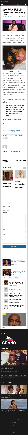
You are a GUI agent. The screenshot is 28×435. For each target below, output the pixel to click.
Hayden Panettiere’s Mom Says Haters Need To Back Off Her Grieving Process (8, 184)
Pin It (21, 135)
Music (4, 314)
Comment (5, 212)
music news (18, 130)
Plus (16, 135)
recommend (5, 131)
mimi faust (13, 130)
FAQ (14, 427)
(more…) (16, 283)
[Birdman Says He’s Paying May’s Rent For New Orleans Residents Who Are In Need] (14, 357)
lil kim (9, 130)
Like (11, 135)
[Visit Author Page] (5, 147)
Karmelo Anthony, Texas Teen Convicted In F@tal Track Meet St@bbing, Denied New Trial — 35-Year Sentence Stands (20, 184)
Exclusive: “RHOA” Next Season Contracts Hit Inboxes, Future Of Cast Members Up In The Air (18, 271)
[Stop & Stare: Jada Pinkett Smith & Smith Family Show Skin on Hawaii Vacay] (14, 404)
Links (14, 432)
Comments (16, 277)
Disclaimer (14, 422)
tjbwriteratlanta (7, 16)
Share (6, 137)
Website (4, 239)
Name (4, 229)
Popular (5, 277)
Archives (14, 429)
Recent (10, 277)
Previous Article (6, 161)
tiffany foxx (14, 131)
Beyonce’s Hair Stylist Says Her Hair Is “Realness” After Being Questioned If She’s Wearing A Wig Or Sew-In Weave (13, 374)
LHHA (6, 130)
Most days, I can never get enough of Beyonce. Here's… (16, 289)
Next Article (20, 160)
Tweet (6, 135)
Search (14, 430)
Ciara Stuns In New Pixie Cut (7, 377)
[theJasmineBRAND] (14, 4)
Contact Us (14, 425)
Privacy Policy (14, 424)
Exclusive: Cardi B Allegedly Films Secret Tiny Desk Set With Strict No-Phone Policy (18, 261)
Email (4, 234)
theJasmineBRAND (17, 420)
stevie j (9, 131)
